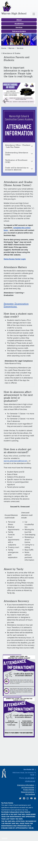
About (19, 20)
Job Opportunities (27, 787)
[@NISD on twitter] (20, 798)
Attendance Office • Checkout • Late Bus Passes (17, 146)
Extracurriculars (19, 31)
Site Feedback (30, 794)
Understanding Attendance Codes (16, 154)
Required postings (27, 792)
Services (19, 27)
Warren (11, 48)
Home (3, 48)
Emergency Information (25, 785)
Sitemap (4, 838)
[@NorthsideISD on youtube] (31, 798)
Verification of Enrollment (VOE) (16, 161)
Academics (19, 24)
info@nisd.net (30, 781)
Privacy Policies (28, 790)
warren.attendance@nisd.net (15, 461)
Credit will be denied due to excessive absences (16, 169)
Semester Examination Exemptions (16, 305)
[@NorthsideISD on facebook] (24, 798)
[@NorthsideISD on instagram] (28, 798)
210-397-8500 (29, 778)
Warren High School (13, 13)
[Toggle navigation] (34, 14)
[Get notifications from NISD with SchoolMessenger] (35, 798)
